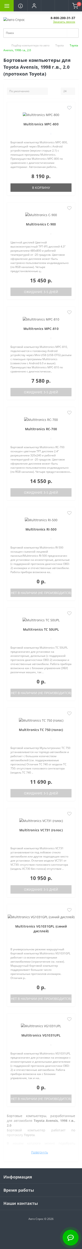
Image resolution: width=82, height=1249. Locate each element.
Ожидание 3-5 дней (41, 292)
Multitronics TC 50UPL (41, 629)
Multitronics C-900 (41, 224)
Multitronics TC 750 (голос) (41, 730)
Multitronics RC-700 (41, 429)
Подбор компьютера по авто (30, 45)
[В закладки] (69, 108)
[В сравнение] (69, 115)
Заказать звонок (64, 22)
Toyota (59, 45)
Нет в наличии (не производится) (41, 593)
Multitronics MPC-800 (41, 124)
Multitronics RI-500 (41, 529)
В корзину (41, 187)
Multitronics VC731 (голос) (41, 830)
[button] (34, 5)
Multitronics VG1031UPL (41, 1035)
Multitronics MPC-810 (41, 328)
